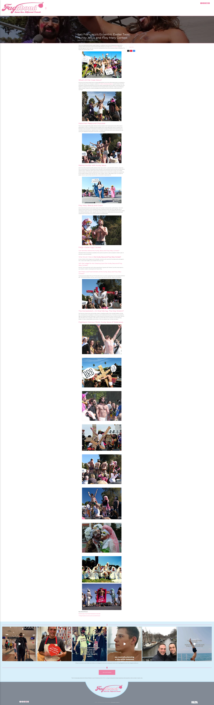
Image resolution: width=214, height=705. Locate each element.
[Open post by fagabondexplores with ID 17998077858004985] (194, 644)
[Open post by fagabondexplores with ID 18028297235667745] (19, 644)
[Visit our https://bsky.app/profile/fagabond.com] (207, 3)
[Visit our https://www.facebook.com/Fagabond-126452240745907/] (201, 3)
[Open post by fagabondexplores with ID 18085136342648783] (54, 644)
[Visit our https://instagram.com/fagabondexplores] (205, 3)
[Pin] (131, 51)
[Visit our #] (209, 3)
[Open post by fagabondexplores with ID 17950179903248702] (124, 644)
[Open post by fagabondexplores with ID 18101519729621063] (89, 644)
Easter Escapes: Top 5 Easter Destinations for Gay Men (89, 613)
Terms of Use (113, 702)
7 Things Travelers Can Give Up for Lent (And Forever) (89, 615)
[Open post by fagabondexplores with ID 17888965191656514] (159, 644)
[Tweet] (128, 51)
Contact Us (117, 702)
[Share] (134, 51)
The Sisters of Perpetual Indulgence (106, 83)
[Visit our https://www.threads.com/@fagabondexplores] (203, 3)
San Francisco (115, 46)
